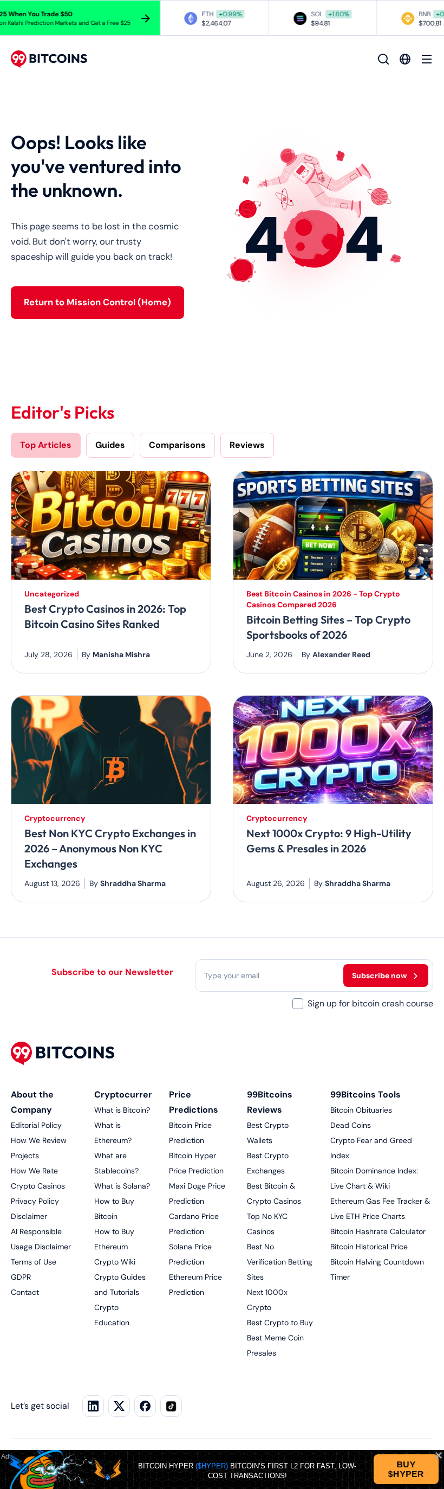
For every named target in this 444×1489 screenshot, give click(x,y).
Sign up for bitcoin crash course (370, 1003)
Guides (110, 445)
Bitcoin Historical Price (369, 1246)
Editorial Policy (36, 1125)
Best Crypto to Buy (280, 1322)
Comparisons (177, 445)
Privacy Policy (35, 1201)
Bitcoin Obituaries (361, 1110)
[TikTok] (171, 1406)
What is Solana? (122, 1186)
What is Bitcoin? (122, 1110)
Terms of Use (33, 1262)
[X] (119, 1406)
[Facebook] (145, 1406)
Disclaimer (29, 1216)
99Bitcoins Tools (365, 1094)
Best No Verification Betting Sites (279, 1262)
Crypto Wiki (114, 1262)
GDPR (21, 1277)
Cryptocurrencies (133, 1094)
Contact (25, 1292)
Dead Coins (350, 1125)
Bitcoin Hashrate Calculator (378, 1231)
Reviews (247, 445)
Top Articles (45, 445)
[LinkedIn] (93, 1406)
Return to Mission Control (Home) (97, 302)
